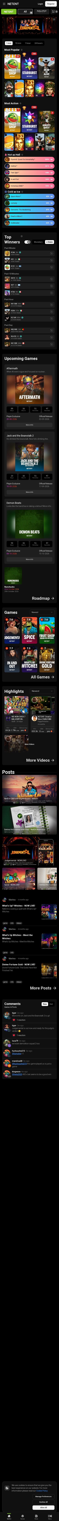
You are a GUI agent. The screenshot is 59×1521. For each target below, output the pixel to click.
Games (10, 612)
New (45, 1004)
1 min (8, 43)
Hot (51, 1004)
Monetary (38, 242)
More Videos (29, 744)
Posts (8, 772)
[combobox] (42, 612)
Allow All (43, 1508)
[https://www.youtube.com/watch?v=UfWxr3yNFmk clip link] (43, 705)
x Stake (49, 242)
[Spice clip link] (8, 700)
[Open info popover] (21, 49)
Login (40, 4)
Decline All (43, 1502)
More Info (29, 425)
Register (51, 4)
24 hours (39, 43)
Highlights (14, 691)
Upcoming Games (20, 358)
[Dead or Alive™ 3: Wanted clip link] (34, 700)
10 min (18, 43)
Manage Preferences (43, 1497)
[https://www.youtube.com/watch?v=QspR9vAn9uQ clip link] (16, 705)
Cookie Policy (41, 1491)
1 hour (28, 43)
